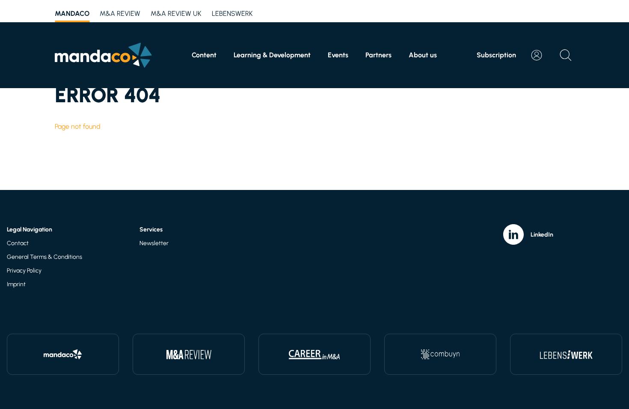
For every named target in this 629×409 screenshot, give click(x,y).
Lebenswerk (232, 13)
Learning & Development (272, 55)
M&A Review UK (176, 13)
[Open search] (565, 55)
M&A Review (120, 13)
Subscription (496, 55)
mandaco (72, 13)
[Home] (103, 55)
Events (338, 55)
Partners (378, 55)
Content (204, 55)
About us (423, 55)
